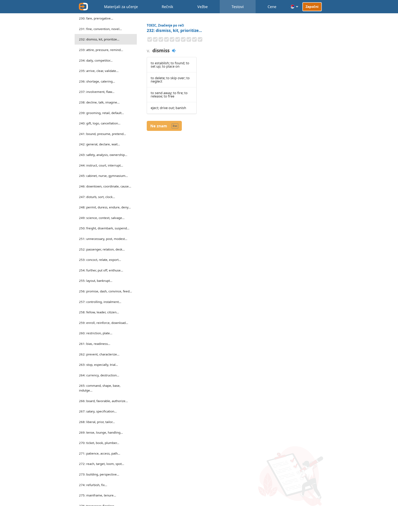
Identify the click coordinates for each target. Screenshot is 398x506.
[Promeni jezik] (294, 6)
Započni (312, 6)
